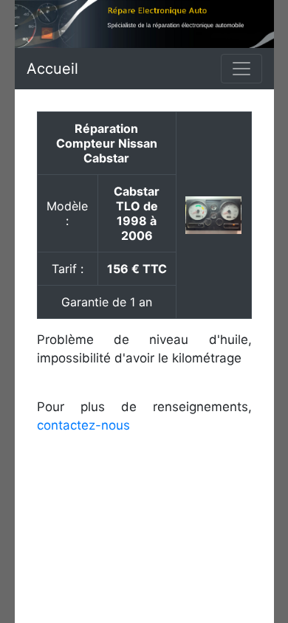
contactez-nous (83, 425)
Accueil (52, 69)
